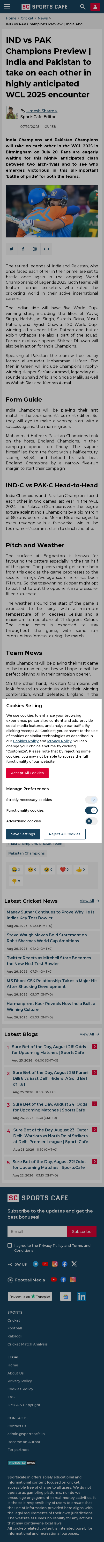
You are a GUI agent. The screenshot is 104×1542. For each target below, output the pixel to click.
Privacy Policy (59, 741)
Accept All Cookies (27, 773)
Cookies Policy (26, 741)
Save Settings (23, 834)
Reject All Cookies (65, 834)
